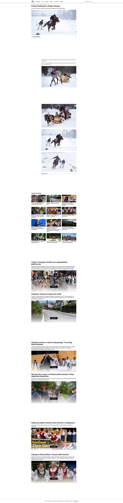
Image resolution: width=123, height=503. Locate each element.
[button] (87, 1)
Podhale (51, 1)
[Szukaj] (85, 1)
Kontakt (61, 1)
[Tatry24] (33, 1)
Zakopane (46, 1)
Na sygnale (57, 1)
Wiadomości (38, 1)
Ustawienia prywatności (68, 501)
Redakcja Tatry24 (37, 36)
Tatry (42, 1)
